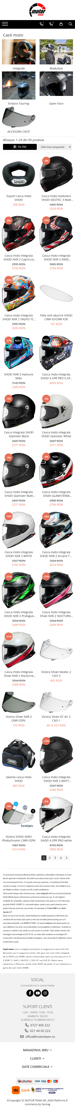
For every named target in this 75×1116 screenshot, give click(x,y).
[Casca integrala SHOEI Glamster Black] (19, 411)
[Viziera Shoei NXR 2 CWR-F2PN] (19, 702)
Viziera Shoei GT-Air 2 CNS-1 (56, 718)
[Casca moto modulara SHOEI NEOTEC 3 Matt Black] (56, 174)
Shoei (62, 886)
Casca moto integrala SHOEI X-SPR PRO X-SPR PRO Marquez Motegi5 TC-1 (56, 376)
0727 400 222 (40, 1025)
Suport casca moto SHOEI (18, 198)
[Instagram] (45, 993)
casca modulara (46, 923)
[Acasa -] (38, 10)
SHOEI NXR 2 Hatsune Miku (18, 376)
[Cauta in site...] (70, 24)
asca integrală (42, 893)
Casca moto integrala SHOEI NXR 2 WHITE (19, 554)
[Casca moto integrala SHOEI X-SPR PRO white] (56, 815)
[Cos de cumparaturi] (61, 24)
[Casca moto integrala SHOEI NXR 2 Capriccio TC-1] (19, 234)
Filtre (21, 147)
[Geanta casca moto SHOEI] (19, 754)
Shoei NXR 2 (53, 908)
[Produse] (5, 25)
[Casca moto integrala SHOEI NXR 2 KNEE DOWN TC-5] (56, 234)
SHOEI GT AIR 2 (30, 923)
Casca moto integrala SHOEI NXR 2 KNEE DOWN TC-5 (56, 257)
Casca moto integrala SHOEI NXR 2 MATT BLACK (56, 779)
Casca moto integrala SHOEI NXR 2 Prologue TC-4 (19, 614)
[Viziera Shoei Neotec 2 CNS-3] (56, 650)
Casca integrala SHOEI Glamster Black (19, 434)
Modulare (56, 68)
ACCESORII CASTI (18, 131)
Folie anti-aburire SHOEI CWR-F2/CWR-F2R (56, 317)
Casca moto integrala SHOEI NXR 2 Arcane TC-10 (56, 554)
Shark (8, 890)
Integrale (19, 68)
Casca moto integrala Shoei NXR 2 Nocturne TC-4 (19, 674)
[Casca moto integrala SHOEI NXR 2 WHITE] (19, 530)
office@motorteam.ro (40, 1037)
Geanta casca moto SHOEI (18, 779)
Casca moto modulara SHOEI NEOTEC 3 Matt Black (56, 198)
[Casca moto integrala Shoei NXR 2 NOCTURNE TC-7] (56, 590)
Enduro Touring (18, 103)
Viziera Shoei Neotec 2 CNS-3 (56, 674)
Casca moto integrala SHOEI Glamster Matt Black (19, 494)
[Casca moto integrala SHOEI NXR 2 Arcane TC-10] (56, 530)
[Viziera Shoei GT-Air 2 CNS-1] (56, 702)
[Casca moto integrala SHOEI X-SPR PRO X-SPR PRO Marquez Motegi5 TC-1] (56, 353)
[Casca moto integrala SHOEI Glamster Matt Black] (19, 470)
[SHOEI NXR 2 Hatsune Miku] (19, 353)
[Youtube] (37, 993)
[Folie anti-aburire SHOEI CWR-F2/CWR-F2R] (56, 293)
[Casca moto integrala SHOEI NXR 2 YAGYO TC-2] (19, 293)
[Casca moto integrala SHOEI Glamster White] (56, 411)
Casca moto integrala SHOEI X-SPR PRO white (56, 838)
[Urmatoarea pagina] (66, 857)
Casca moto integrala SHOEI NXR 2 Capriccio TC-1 (19, 257)
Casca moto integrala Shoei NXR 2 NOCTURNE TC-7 (56, 614)
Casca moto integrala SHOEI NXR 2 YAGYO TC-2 (19, 317)
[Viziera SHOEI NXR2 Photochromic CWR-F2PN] (19, 815)
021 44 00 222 (39, 1031)
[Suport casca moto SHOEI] (19, 174)
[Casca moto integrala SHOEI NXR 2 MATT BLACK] (56, 754)
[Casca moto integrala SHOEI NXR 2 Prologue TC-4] (19, 590)
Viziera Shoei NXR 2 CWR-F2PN (19, 718)
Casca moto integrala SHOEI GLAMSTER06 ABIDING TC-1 (56, 494)
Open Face (56, 103)
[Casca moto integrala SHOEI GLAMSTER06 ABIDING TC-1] (56, 470)
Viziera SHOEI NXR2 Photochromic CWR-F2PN (18, 838)
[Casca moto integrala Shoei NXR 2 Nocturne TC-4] (19, 650)
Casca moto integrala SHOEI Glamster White (56, 434)
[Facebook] (29, 993)
